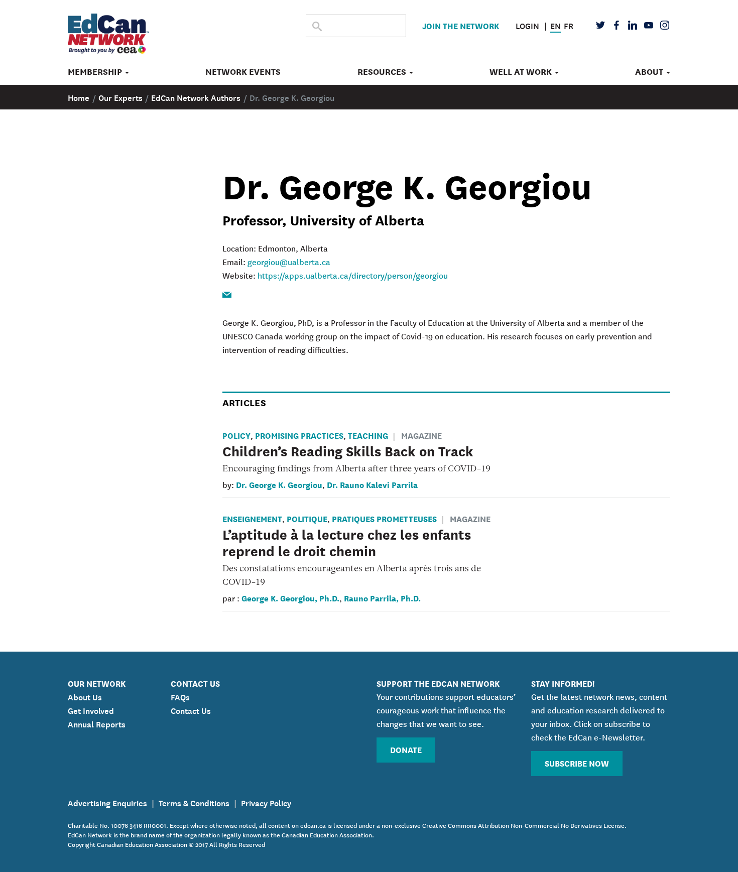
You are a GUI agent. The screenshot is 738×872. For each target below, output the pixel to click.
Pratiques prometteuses (384, 518)
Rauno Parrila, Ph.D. (382, 597)
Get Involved (91, 709)
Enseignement (252, 518)
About (650, 71)
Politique (307, 518)
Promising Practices (299, 435)
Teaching (368, 435)
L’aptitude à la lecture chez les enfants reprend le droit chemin (346, 542)
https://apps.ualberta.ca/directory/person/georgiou (353, 275)
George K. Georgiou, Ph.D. (290, 597)
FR (568, 25)
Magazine (421, 435)
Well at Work (521, 71)
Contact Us (191, 709)
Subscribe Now (577, 763)
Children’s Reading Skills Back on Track (347, 450)
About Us (85, 696)
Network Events (243, 71)
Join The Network (460, 25)
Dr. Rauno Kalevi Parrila (372, 484)
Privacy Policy (266, 802)
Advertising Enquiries (107, 802)
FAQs (180, 696)
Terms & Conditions (194, 802)
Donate (406, 749)
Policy (236, 435)
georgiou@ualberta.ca (289, 262)
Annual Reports (97, 723)
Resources (382, 71)
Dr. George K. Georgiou (279, 484)
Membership (96, 71)
